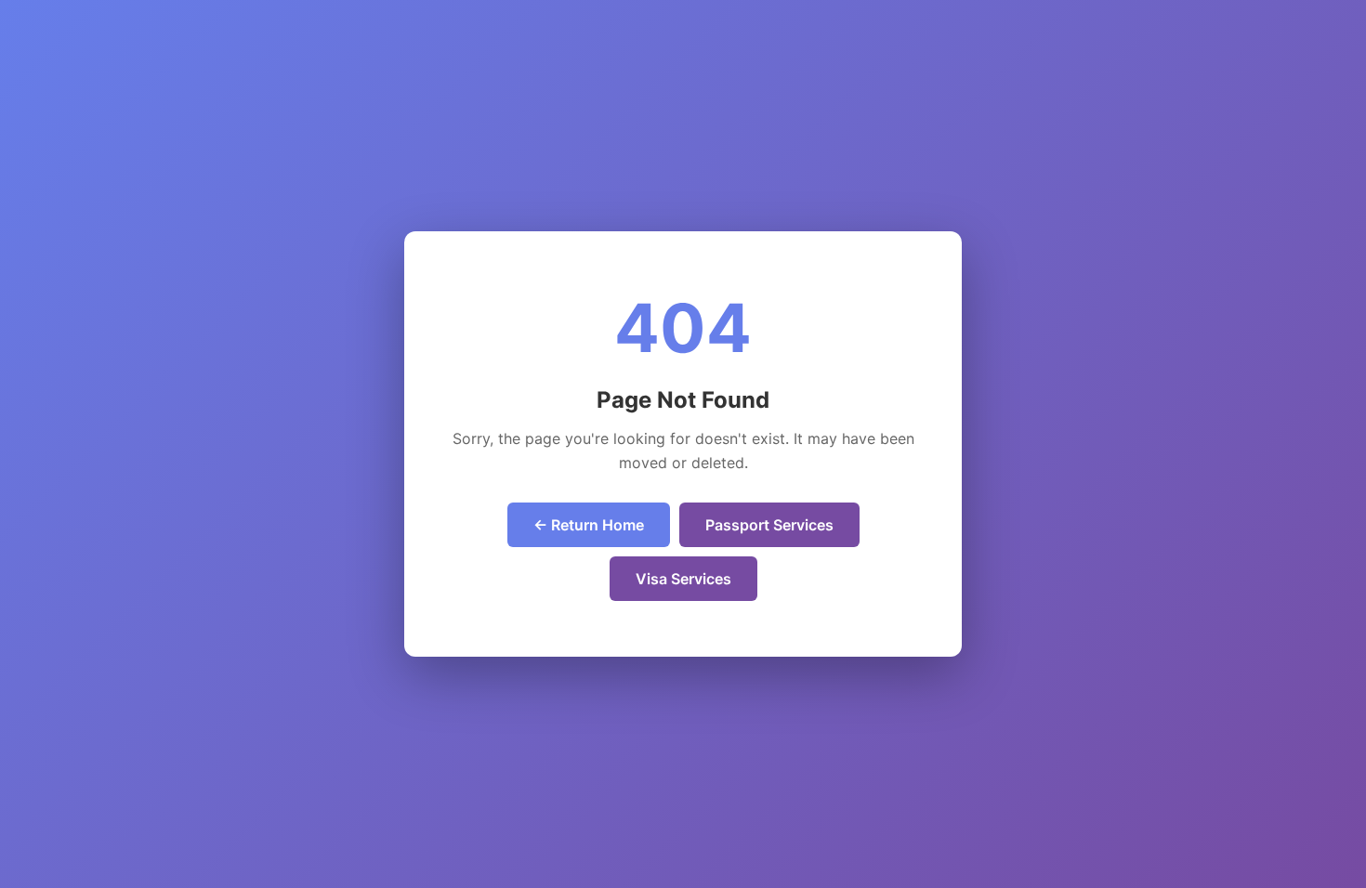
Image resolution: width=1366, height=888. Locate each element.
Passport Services (769, 525)
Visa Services (683, 578)
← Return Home (588, 525)
